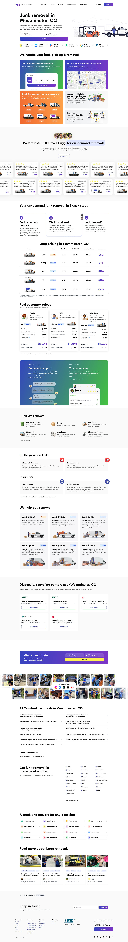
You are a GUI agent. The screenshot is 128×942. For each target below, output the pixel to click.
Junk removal (30, 931)
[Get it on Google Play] (106, 925)
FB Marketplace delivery (33, 927)
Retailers (60, 4)
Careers (53, 923)
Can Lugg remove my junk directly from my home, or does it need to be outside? (77, 722)
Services (43, 4)
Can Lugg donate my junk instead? (30, 735)
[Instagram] (56, 687)
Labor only (29, 933)
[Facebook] (60, 687)
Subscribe (104, 907)
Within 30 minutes (42, 85)
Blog (16, 927)
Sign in (99, 4)
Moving (29, 921)
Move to (49, 33)
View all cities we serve (71, 800)
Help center (42, 921)
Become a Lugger (19, 931)
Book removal (34, 607)
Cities (52, 4)
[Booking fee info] (29, 337)
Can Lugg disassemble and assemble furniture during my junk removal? (31, 729)
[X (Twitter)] (68, 687)
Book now (108, 4)
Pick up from (26, 33)
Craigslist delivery (31, 925)
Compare (17, 925)
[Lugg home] (17, 4)
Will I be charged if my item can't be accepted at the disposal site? (85, 739)
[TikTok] (64, 687)
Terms (26, 937)
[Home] (20, 895)
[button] (18, 170)
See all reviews (64, 156)
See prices (44, 38)
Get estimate (83, 4)
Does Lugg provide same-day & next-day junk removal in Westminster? (76, 715)
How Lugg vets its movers (76, 379)
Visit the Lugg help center (35, 377)
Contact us (42, 925)
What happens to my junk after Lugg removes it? (80, 728)
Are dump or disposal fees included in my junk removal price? (38, 739)
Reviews (54, 921)
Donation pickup (31, 929)
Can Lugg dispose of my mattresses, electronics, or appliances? (84, 735)
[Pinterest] (103, 937)
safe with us (76, 104)
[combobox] (31, 34)
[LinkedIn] (109, 937)
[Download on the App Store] (97, 925)
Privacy (22, 937)
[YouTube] (72, 687)
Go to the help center (38, 756)
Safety (40, 927)
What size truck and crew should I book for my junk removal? (38, 721)
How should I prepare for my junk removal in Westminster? (37, 744)
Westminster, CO (28, 895)
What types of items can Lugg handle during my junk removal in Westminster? (32, 715)
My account (42, 923)
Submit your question (25, 756)
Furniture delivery (31, 923)
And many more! (25, 441)
